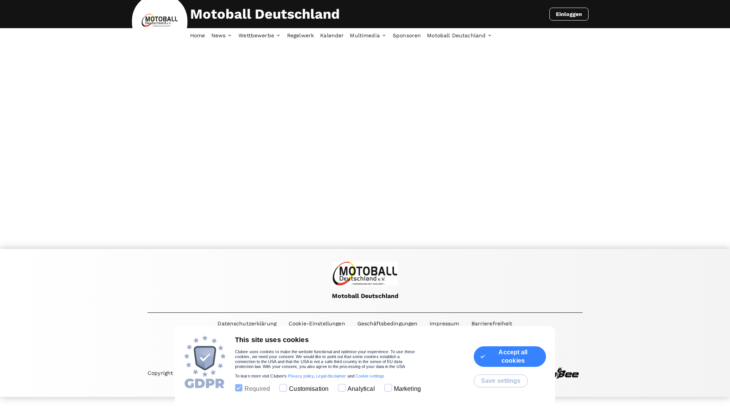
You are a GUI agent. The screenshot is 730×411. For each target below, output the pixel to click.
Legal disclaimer (331, 376)
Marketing (407, 389)
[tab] (200, 35)
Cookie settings (369, 376)
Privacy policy (301, 376)
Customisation (308, 389)
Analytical (361, 389)
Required (257, 389)
